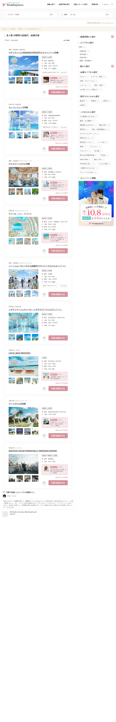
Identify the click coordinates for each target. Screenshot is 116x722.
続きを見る (63, 72)
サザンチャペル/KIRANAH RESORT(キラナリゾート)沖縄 (33, 52)
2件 (53, 325)
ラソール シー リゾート (20, 213)
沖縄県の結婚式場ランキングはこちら (100, 23)
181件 (54, 123)
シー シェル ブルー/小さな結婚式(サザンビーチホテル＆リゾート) (37, 266)
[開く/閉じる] (112, 36)
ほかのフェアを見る (62, 87)
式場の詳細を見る (58, 92)
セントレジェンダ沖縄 (18, 107)
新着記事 (95, 4)
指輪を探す (51, 4)
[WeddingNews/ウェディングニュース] (13, 5)
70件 (53, 177)
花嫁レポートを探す (81, 4)
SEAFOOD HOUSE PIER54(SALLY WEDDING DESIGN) (33, 451)
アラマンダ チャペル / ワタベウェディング (23, 512)
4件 (53, 369)
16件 (53, 229)
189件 (54, 68)
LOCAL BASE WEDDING (19, 353)
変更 (51, 14)
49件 (53, 282)
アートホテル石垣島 (17, 403)
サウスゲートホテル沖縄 (19, 163)
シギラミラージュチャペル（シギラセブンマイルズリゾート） (36, 309)
